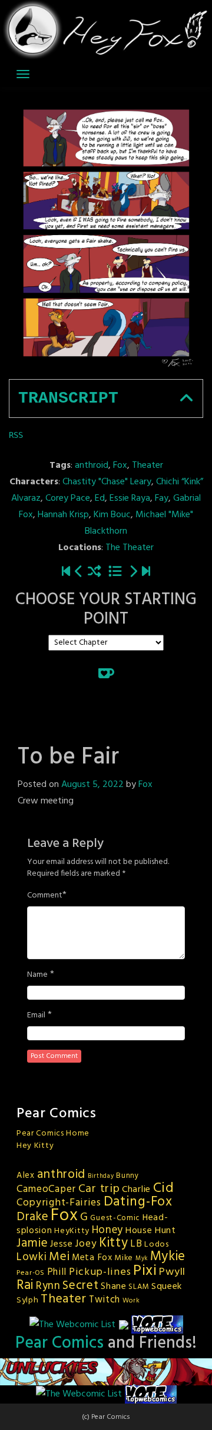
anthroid (91, 465)
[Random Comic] (94, 572)
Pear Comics (59, 1343)
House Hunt (150, 1230)
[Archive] (115, 572)
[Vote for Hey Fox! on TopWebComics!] (157, 1324)
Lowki (31, 1257)
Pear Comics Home (53, 1133)
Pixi (145, 1271)
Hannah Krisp (63, 515)
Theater (147, 465)
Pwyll (172, 1272)
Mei (59, 1257)
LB (136, 1244)
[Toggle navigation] (23, 74)
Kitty (113, 1243)
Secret (80, 1285)
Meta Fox (92, 1258)
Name (37, 975)
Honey (108, 1230)
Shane (114, 1287)
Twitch (104, 1300)
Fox (120, 465)
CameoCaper (46, 1189)
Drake (32, 1217)
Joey (86, 1244)
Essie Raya (130, 498)
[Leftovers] (79, 572)
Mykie (168, 1256)
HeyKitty (72, 1231)
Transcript (68, 398)
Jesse (61, 1244)
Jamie (32, 1243)
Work (131, 1300)
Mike (123, 1258)
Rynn (48, 1286)
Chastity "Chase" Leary (106, 482)
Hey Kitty (35, 1146)
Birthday (101, 1176)
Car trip (99, 1189)
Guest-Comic (115, 1218)
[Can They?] (146, 572)
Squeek (166, 1286)
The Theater (129, 547)
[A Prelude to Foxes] (133, 572)
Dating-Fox (138, 1202)
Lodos (156, 1244)
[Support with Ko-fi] (106, 673)
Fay (161, 498)
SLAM (138, 1287)
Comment (44, 896)
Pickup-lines (100, 1272)
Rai (25, 1285)
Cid (163, 1188)
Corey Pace (67, 498)
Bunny (127, 1176)
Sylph (27, 1300)
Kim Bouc (112, 515)
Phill (57, 1272)
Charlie (136, 1189)
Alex (25, 1175)
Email (36, 1016)
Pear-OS (30, 1273)
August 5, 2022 (92, 784)
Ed (100, 498)
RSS (16, 435)
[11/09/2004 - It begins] (66, 572)
